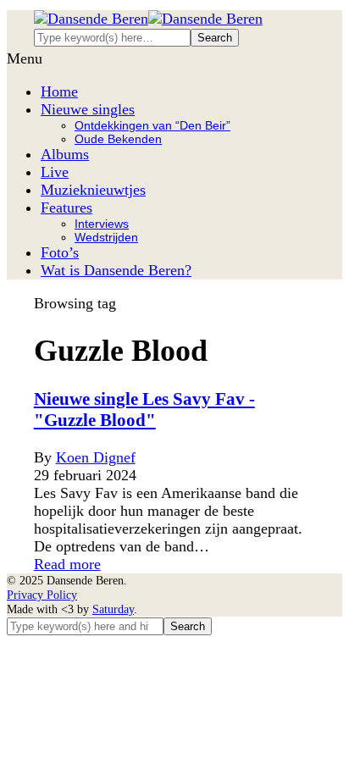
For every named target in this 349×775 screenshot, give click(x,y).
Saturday (113, 609)
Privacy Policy (42, 594)
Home (59, 91)
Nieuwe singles (88, 109)
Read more (67, 564)
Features (66, 207)
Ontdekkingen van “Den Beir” (152, 125)
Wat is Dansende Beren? (116, 270)
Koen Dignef (96, 457)
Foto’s (60, 252)
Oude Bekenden (118, 139)
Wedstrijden (106, 237)
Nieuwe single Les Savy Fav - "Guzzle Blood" (144, 409)
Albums (65, 154)
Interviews (102, 223)
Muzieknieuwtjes (93, 189)
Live (55, 171)
